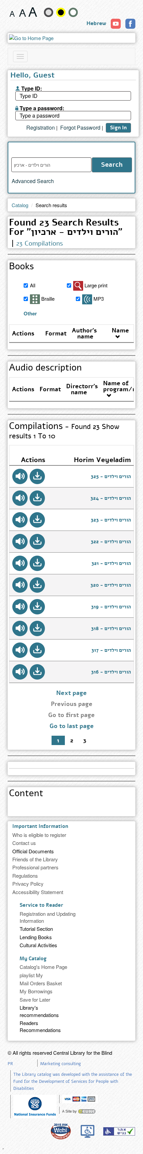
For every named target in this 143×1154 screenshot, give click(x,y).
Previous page (71, 704)
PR (10, 1064)
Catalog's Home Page (43, 966)
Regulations (25, 875)
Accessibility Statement (37, 891)
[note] (35, 1105)
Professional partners (35, 867)
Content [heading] (26, 794)
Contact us (24, 842)
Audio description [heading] (45, 368)
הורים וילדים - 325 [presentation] (111, 476)
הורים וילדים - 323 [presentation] (111, 520)
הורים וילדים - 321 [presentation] (111, 563)
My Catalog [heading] (33, 958)
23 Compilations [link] (39, 243)
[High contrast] (61, 12)
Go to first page (71, 715)
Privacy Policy (28, 883)
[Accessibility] (119, 1131)
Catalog (20, 204)
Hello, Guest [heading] (32, 75)
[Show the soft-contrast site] (48, 12)
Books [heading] (21, 267)
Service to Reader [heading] (41, 905)
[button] (37, 476)
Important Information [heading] (40, 826)
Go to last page (72, 726)
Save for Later (35, 999)
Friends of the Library (35, 859)
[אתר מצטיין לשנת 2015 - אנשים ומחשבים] (60, 1131)
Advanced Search (33, 181)
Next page (71, 693)
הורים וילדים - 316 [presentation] (111, 672)
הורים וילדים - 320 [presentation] (110, 585)
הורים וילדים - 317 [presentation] (111, 650)
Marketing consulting (60, 1064)
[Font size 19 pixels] (22, 12)
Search (112, 164)
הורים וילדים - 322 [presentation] (111, 541)
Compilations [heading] (64, 431)
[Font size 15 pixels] (12, 12)
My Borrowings (36, 991)
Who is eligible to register (39, 834)
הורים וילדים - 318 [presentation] (111, 628)
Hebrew (96, 23)
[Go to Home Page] (71, 37)
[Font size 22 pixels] (32, 12)
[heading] (70, 765)
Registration (40, 127)
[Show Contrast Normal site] (73, 12)
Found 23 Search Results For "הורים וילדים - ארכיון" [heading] (65, 228)
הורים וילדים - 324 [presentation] (110, 498)
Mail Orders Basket (41, 983)
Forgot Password (80, 127)
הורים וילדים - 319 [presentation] (111, 606)
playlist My (31, 975)
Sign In (118, 127)
